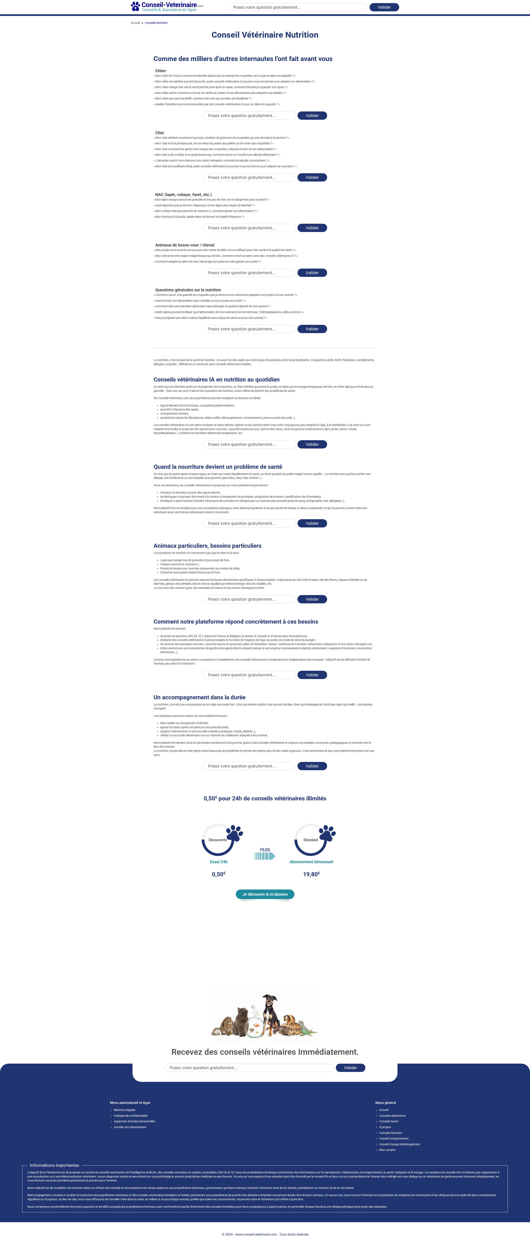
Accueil (135, 22)
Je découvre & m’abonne (265, 894)
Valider (384, 7)
